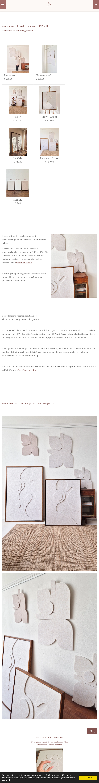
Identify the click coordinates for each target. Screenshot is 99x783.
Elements (9, 75)
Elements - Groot (46, 75)
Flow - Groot (49, 116)
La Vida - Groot (49, 158)
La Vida (17, 158)
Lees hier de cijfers (27, 370)
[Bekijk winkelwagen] (96, 4)
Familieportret (47, 403)
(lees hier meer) (24, 262)
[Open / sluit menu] (3, 4)
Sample (17, 199)
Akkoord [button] (88, 777)
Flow (18, 116)
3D (38, 403)
